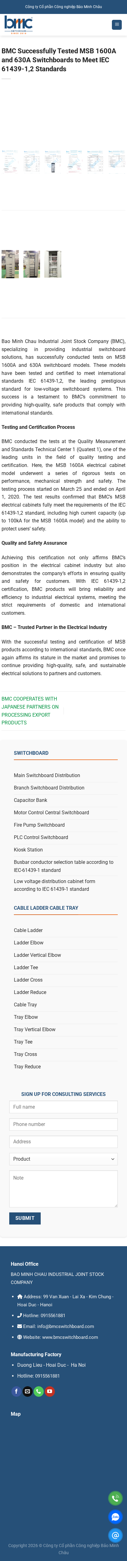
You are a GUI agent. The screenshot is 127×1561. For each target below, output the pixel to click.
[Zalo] (115, 1517)
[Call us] (39, 1391)
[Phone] (115, 1498)
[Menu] (117, 25)
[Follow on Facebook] (16, 1391)
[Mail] (115, 1535)
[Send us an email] (28, 1391)
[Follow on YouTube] (50, 1391)
